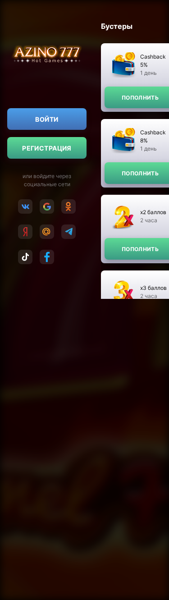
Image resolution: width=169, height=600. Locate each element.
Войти (46, 119)
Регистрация (47, 148)
